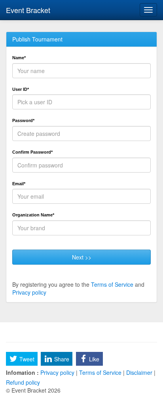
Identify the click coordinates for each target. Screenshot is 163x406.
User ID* (20, 89)
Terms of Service (112, 284)
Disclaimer (139, 372)
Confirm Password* (32, 152)
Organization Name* (33, 214)
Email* (18, 183)
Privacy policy (29, 292)
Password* (23, 120)
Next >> (81, 257)
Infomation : (22, 372)
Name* (19, 57)
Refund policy (23, 382)
